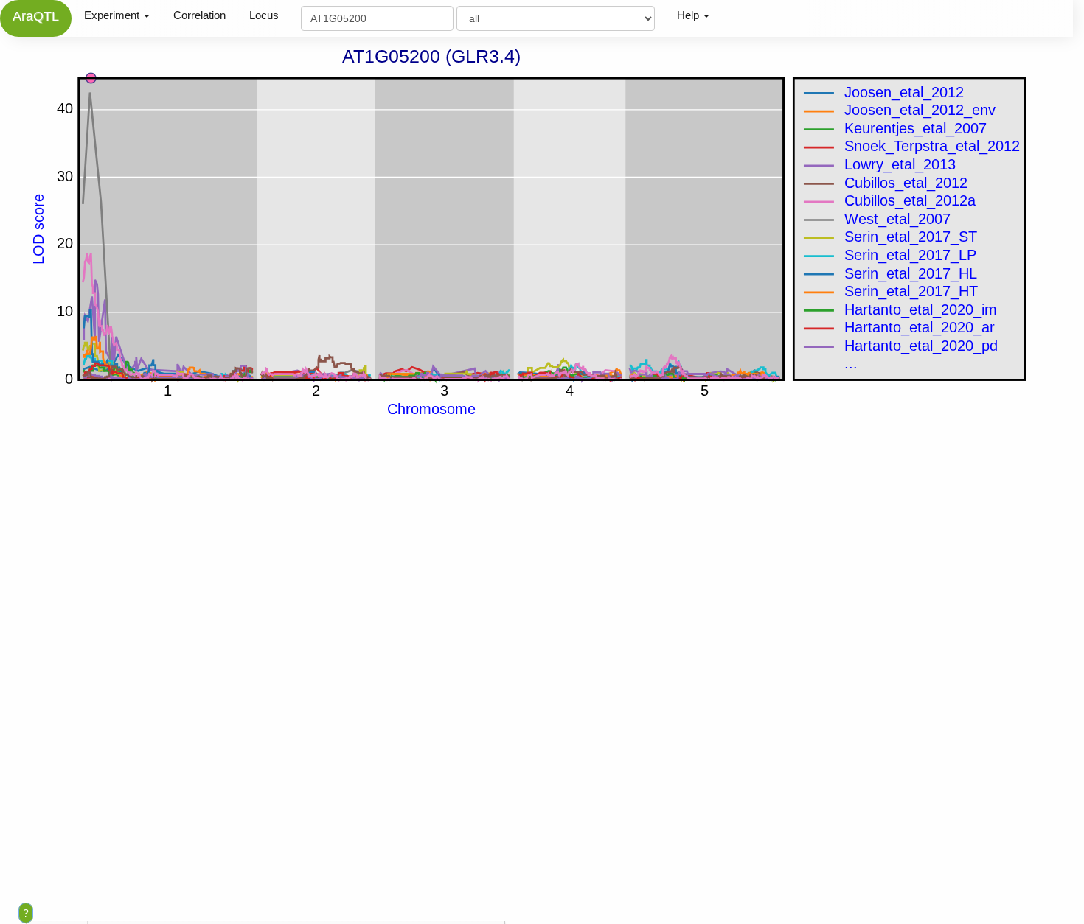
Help (689, 15)
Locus (264, 15)
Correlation (199, 15)
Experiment (113, 15)
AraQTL (36, 16)
